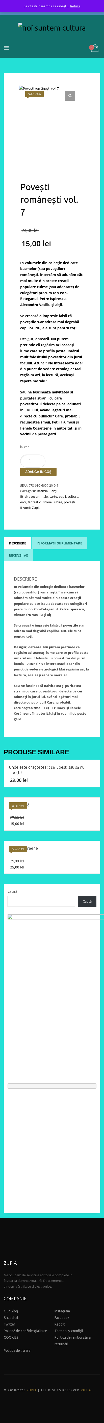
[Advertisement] (52, 1148)
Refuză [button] (75, 6)
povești (69, 502)
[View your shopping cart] (94, 48)
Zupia (36, 507)
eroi (23, 502)
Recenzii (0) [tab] (18, 555)
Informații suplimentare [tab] (59, 543)
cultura (73, 496)
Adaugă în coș (38, 472)
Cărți (53, 491)
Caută (12, 891)
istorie (47, 502)
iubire (58, 502)
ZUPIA (32, 1390)
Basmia (42, 491)
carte (53, 496)
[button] (70, 96)
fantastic (34, 502)
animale (42, 496)
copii (62, 496)
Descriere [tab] (17, 543)
